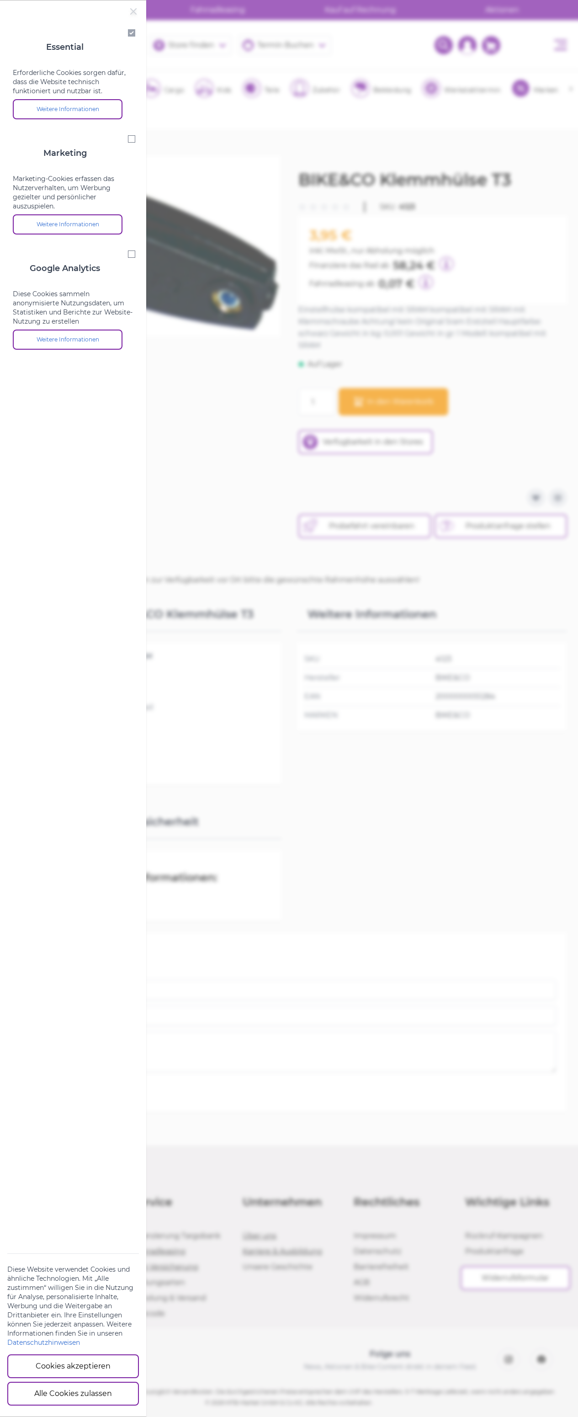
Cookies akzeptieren (73, 1366)
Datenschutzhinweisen (43, 1342)
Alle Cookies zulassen (73, 1393)
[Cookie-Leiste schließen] (133, 11)
